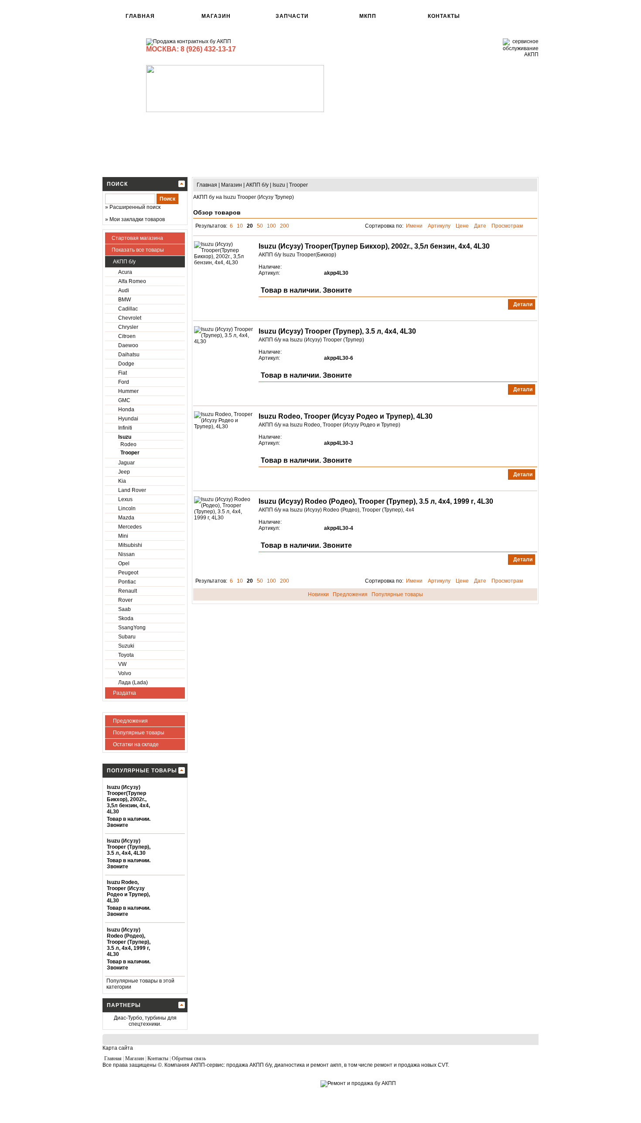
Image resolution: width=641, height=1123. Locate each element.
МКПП (367, 16)
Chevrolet (129, 318)
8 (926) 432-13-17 (208, 49)
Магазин (216, 16)
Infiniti (125, 428)
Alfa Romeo (132, 281)
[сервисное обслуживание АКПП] (521, 54)
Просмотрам (507, 226)
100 (271, 226)
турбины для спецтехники (153, 1021)
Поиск (117, 184)
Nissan (126, 554)
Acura (125, 272)
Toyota (126, 655)
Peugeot (128, 573)
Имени (415, 226)
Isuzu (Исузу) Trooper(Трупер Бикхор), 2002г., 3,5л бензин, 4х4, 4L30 (128, 799)
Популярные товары (138, 733)
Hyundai (128, 419)
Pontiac (127, 582)
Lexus (125, 499)
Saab (124, 609)
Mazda (126, 518)
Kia (122, 481)
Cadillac (128, 309)
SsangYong (132, 628)
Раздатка (124, 693)
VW (122, 664)
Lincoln (127, 508)
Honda (126, 409)
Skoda (125, 618)
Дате (481, 226)
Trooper (130, 453)
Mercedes (130, 527)
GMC (124, 400)
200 (284, 226)
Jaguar (126, 463)
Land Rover (132, 490)
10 (240, 226)
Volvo (124, 673)
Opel (124, 563)
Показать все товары (138, 250)
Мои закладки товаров (137, 219)
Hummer (128, 391)
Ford (123, 382)
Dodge (126, 364)
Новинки (318, 594)
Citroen (127, 336)
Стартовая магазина (137, 238)
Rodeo (128, 444)
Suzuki (126, 646)
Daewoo (128, 345)
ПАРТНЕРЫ (124, 1005)
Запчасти (292, 16)
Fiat (122, 373)
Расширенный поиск (134, 207)
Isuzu (124, 437)
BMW (124, 300)
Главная (140, 16)
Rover (125, 600)
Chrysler (128, 327)
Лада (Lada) (133, 682)
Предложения (130, 721)
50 (260, 226)
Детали (522, 304)
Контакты (444, 16)
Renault (127, 591)
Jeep (124, 472)
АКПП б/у (124, 262)
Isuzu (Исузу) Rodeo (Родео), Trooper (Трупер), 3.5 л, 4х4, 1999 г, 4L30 (128, 942)
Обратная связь (189, 1058)
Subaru (127, 637)
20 (250, 226)
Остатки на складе (135, 744)
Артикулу (440, 226)
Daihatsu (129, 355)
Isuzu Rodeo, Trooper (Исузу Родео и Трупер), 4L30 (128, 891)
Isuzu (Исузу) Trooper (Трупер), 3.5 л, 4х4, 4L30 (128, 847)
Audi (123, 290)
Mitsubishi (130, 545)
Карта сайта (117, 1048)
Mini (123, 536)
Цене (463, 226)
